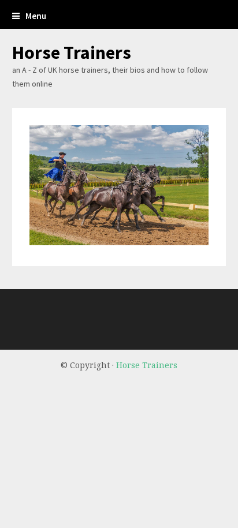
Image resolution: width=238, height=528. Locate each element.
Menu (35, 15)
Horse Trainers (71, 52)
